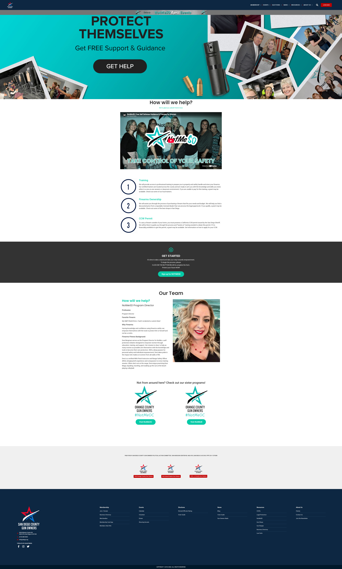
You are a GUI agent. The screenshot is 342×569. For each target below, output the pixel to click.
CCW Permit (145, 218)
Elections (276, 5)
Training (143, 180)
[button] (317, 5)
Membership (254, 5)
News (286, 5)
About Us (307, 5)
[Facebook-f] (18, 546)
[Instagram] (23, 546)
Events (265, 5)
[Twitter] (28, 546)
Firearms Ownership (150, 199)
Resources (295, 5)
